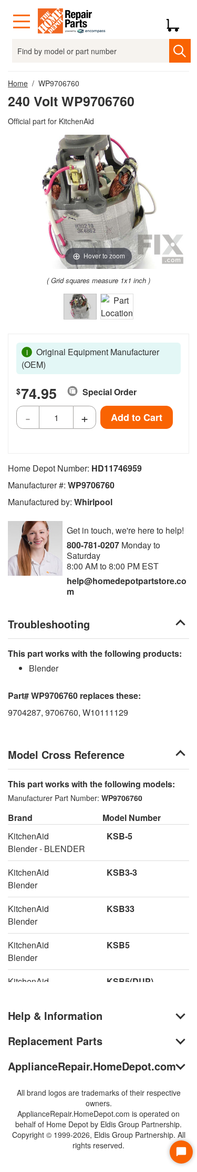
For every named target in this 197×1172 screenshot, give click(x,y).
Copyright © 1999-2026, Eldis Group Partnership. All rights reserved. (98, 1139)
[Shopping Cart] (176, 21)
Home (18, 83)
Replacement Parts (55, 1040)
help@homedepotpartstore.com (126, 586)
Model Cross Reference (66, 754)
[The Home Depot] (72, 21)
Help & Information (55, 1015)
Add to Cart (136, 417)
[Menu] (21, 22)
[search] (180, 51)
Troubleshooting (49, 624)
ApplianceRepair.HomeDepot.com (92, 1066)
